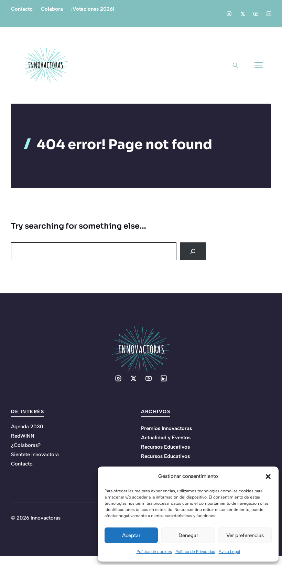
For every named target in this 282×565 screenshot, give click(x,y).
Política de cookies (154, 551)
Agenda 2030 (27, 426)
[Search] (193, 251)
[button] (268, 476)
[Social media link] (229, 14)
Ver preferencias (245, 535)
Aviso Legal (229, 551)
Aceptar (131, 535)
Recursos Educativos (165, 447)
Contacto (22, 9)
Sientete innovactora (35, 454)
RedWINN (22, 436)
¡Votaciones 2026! (92, 9)
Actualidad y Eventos (166, 438)
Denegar (188, 535)
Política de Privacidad (195, 551)
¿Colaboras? (26, 445)
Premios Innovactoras (166, 428)
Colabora (52, 9)
